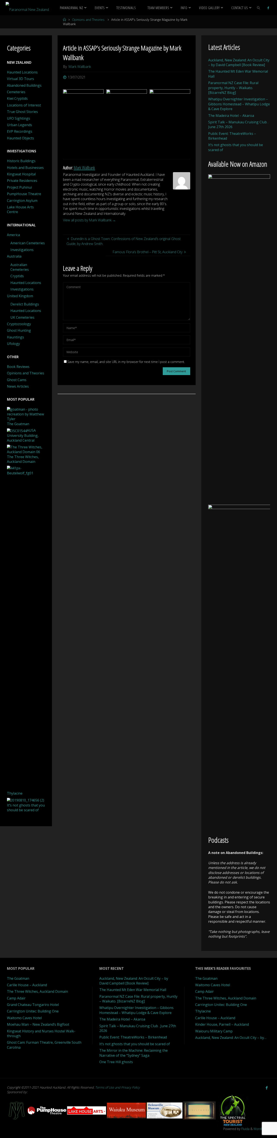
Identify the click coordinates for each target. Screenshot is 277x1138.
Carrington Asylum (22, 200)
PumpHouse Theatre (24, 193)
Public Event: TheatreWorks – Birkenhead (133, 1037)
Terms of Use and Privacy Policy (117, 1087)
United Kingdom (20, 296)
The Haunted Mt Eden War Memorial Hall (132, 989)
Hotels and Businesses (25, 167)
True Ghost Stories (22, 111)
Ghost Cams (16, 379)
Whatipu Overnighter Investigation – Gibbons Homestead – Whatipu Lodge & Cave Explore (239, 104)
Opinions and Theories (88, 20)
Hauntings (15, 337)
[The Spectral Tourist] (233, 1110)
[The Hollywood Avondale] (200, 1110)
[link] (258, 7)
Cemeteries (16, 92)
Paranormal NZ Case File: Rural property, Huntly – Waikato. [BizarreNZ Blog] (233, 87)
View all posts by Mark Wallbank (89, 220)
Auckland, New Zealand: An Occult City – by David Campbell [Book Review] (238, 62)
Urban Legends (19, 124)
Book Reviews (18, 366)
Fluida (245, 1129)
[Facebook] (268, 8)
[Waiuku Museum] (127, 1110)
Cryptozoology (19, 324)
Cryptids (17, 276)
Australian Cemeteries (19, 267)
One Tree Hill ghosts (116, 1062)
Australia (14, 256)
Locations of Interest (24, 105)
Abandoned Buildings (24, 85)
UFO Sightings (18, 118)
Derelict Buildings (24, 304)
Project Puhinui (19, 187)
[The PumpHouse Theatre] (47, 1110)
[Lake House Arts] (87, 1110)
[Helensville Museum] (165, 1110)
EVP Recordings (19, 131)
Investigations (22, 249)
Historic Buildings (21, 160)
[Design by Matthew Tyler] (17, 1110)
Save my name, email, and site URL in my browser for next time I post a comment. (126, 362)
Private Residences (22, 180)
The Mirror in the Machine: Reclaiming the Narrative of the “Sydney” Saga (133, 1053)
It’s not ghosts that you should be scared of (134, 1044)
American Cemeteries (27, 243)
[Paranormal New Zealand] (27, 7)
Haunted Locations (22, 72)
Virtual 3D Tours (20, 78)
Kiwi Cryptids (17, 98)
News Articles (18, 386)
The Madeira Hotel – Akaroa (231, 115)
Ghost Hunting (19, 330)
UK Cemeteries (22, 317)
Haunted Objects (20, 138)
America (13, 234)
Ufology (13, 343)
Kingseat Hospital (21, 174)
